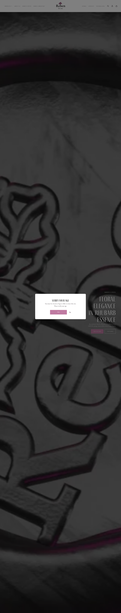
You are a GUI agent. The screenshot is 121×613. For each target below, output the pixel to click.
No (70, 312)
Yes (58, 312)
